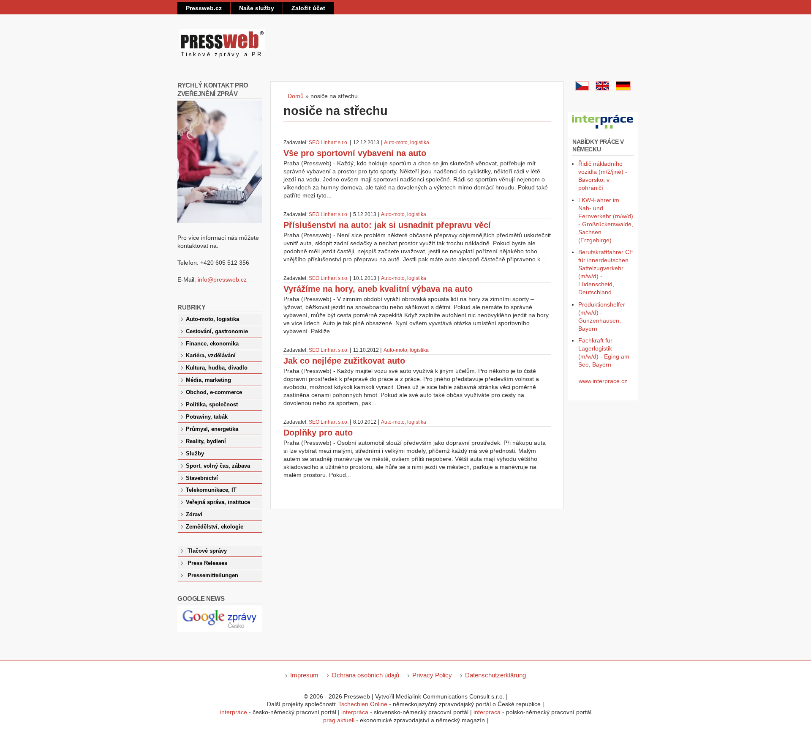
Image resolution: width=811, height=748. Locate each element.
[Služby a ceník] (582, 88)
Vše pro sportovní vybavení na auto (354, 153)
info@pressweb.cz (222, 279)
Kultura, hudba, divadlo (217, 368)
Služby (195, 454)
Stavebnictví (202, 478)
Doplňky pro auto (318, 432)
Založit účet (308, 8)
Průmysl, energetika (212, 429)
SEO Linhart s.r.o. (328, 142)
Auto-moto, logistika (406, 142)
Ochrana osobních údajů (365, 675)
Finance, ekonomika (212, 344)
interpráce (233, 712)
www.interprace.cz (603, 381)
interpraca (487, 712)
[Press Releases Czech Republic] (602, 88)
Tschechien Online (362, 704)
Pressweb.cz (204, 8)
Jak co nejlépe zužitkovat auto (344, 360)
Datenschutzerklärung (495, 675)
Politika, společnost (212, 405)
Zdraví (194, 515)
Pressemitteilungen (213, 575)
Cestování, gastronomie (217, 331)
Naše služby (256, 8)
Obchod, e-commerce (214, 392)
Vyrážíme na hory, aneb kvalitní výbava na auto (378, 288)
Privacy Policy (432, 675)
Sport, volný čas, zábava (218, 466)
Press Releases (207, 563)
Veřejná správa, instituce (218, 502)
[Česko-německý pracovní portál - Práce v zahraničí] (603, 129)
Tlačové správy (207, 551)
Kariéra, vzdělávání (211, 356)
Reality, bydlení (206, 441)
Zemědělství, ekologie (214, 527)
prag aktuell (338, 720)
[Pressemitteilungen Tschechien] (623, 88)
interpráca (354, 712)
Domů (296, 96)
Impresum (304, 675)
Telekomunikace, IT (211, 490)
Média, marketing (208, 380)
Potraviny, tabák (207, 417)
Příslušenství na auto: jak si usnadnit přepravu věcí (387, 225)
